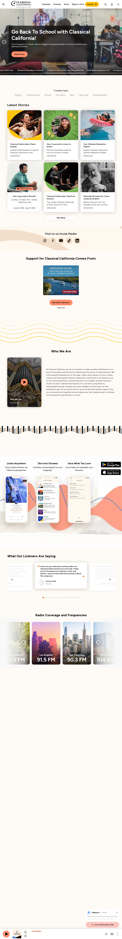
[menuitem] (57, 4)
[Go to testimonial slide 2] (45, 597)
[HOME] (21, 4)
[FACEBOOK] (53, 240)
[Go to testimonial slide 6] (55, 597)
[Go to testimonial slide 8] (60, 597)
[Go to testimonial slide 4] (50, 597)
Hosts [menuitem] (66, 4)
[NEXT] (117, 41)
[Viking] (61, 280)
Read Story (19, 54)
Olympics (18, 95)
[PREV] (4, 41)
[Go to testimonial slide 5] (52, 597)
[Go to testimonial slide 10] (64, 597)
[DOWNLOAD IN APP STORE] (111, 472)
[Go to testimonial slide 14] (74, 597)
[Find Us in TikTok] (69, 240)
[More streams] (112, 934)
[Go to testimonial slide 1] (43, 597)
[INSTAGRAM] (44, 240)
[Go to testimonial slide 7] (57, 597)
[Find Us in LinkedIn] (77, 240)
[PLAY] (6, 934)
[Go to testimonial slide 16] (79, 597)
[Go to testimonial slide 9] (62, 597)
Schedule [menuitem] (46, 4)
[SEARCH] (118, 4)
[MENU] (3, 4)
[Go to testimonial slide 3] (48, 597)
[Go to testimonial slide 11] (67, 597)
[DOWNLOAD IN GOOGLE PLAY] (111, 464)
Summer (48, 95)
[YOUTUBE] (61, 240)
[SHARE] (25, 932)
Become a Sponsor (61, 302)
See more (61, 218)
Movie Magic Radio (100, 95)
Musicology (83, 95)
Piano (72, 95)
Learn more (61, 307)
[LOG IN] (112, 4)
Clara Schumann (33, 95)
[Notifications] (105, 4)
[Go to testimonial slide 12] (69, 597)
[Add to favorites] (25, 935)
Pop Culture (60, 95)
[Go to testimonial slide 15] (76, 597)
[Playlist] (106, 934)
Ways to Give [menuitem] (78, 4)
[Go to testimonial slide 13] (71, 597)
